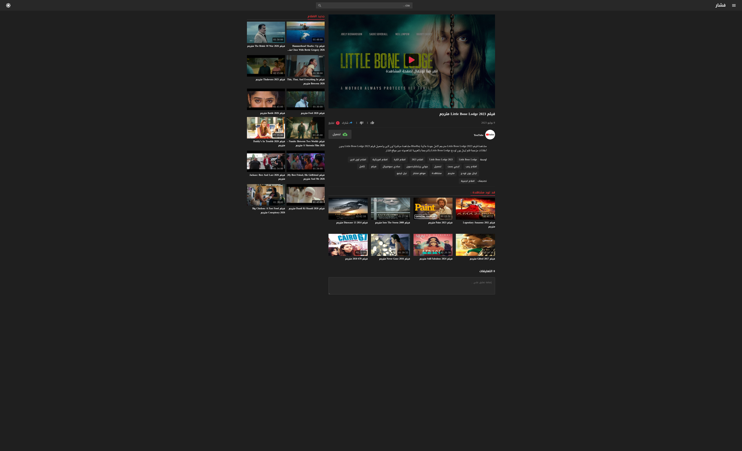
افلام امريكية (380, 159)
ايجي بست (453, 166)
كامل (362, 166)
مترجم (451, 173)
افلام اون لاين (358, 159)
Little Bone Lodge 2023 (441, 159)
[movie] (490, 138)
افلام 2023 (417, 159)
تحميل (437, 166)
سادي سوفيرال (391, 166)
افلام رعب (471, 166)
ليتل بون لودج (469, 173)
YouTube (478, 135)
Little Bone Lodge (468, 159)
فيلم (373, 166)
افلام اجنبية (468, 181)
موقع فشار (419, 173)
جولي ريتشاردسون (417, 166)
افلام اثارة (400, 159)
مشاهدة (437, 173)
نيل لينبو (402, 173)
